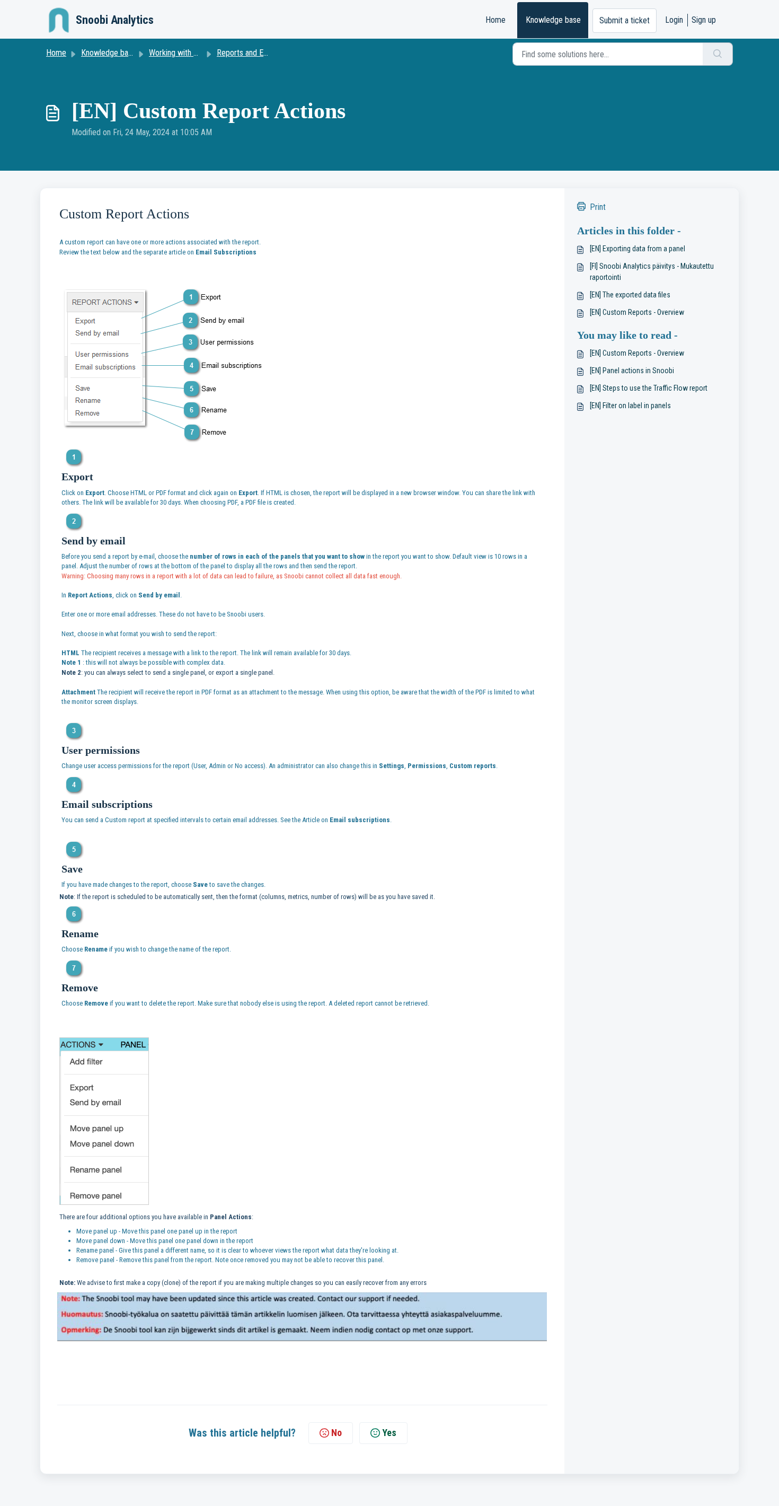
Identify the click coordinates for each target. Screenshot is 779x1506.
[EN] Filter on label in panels (630, 405)
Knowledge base (553, 20)
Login (674, 20)
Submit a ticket (624, 20)
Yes (389, 1432)
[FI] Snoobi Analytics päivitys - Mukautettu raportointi (652, 271)
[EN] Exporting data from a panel (637, 248)
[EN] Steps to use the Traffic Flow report (648, 388)
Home (495, 20)
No (336, 1432)
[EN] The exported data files (630, 294)
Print (598, 207)
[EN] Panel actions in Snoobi (632, 370)
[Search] (718, 54)
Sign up (704, 20)
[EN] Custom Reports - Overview (637, 312)
